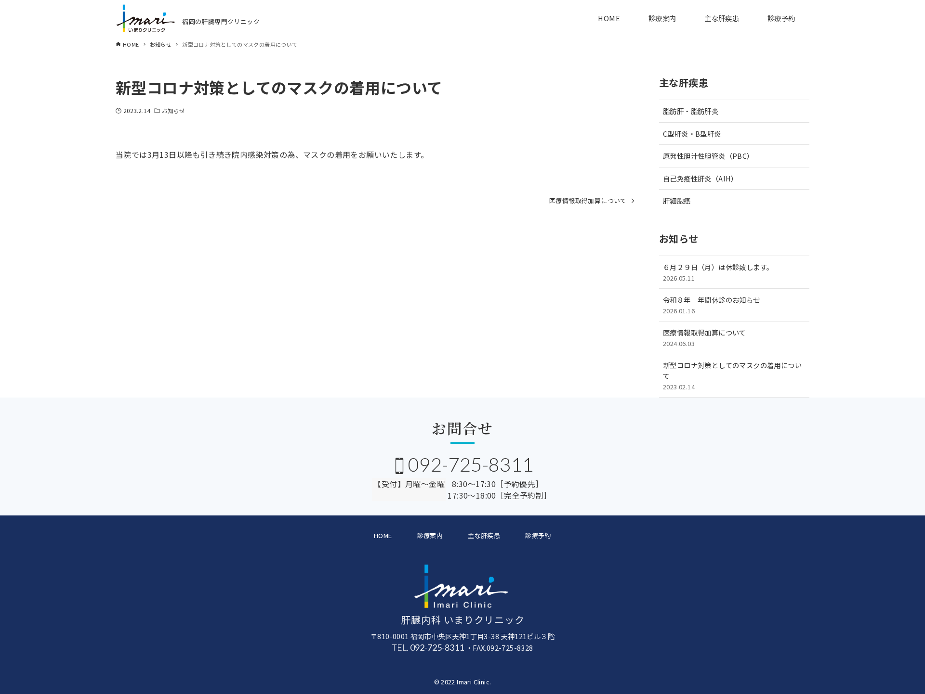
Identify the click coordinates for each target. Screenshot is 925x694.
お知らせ (173, 110)
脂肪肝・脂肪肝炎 (690, 111)
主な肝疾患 (484, 535)
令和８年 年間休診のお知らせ (711, 305)
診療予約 (538, 535)
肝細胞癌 (677, 200)
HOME (383, 535)
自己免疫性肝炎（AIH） (700, 178)
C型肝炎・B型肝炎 (692, 134)
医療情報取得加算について (704, 337)
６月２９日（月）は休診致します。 (718, 272)
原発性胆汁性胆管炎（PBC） (708, 156)
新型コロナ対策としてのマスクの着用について (732, 375)
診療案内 (430, 535)
